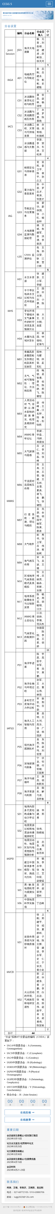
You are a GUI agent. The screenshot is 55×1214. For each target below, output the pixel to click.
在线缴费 (26, 1119)
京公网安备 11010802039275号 (38, 1207)
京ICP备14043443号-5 (12, 1207)
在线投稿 (26, 1112)
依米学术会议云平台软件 (32, 1210)
